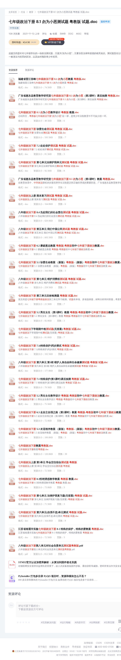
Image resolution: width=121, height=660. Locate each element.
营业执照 (111, 655)
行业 (23, 12)
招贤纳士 (53, 647)
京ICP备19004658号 (51, 651)
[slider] (23, 622)
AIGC (78, 33)
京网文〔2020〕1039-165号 (74, 651)
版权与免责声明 (76, 655)
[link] (13, 12)
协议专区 (87, 647)
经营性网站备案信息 (97, 651)
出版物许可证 (100, 655)
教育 (31, 12)
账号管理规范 (62, 655)
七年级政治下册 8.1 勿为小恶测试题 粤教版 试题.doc (53, 21)
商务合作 (65, 647)
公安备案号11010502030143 (27, 651)
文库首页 (13, 12)
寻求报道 (76, 647)
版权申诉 (105, 21)
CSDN (99, 643)
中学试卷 (14, 28)
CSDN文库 (109, 643)
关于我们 (42, 647)
